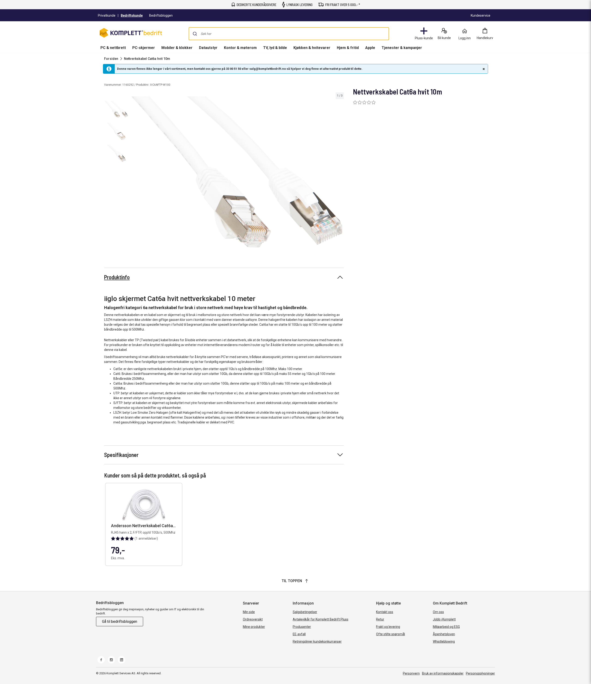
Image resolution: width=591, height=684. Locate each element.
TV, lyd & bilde (275, 48)
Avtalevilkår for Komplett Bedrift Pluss (320, 619)
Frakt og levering (388, 627)
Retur (380, 619)
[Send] (195, 33)
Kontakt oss (384, 612)
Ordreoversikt (253, 619)
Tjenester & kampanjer (402, 48)
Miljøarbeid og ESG (446, 627)
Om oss (438, 612)
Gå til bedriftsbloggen (119, 621)
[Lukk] (483, 68)
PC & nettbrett (113, 48)
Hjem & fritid (348, 48)
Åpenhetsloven (444, 634)
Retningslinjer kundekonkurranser (317, 641)
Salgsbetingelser (305, 612)
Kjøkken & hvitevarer (311, 48)
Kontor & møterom (240, 48)
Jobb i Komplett (444, 619)
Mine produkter (254, 627)
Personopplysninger (480, 673)
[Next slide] (339, 172)
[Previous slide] (134, 172)
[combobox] (289, 33)
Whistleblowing (444, 641)
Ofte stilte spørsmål (390, 634)
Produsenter (302, 627)
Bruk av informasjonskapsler (443, 673)
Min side (249, 612)
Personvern (411, 673)
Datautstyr (208, 48)
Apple (370, 48)
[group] (237, 171)
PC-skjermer (143, 48)
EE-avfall (299, 634)
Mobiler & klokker (177, 48)
